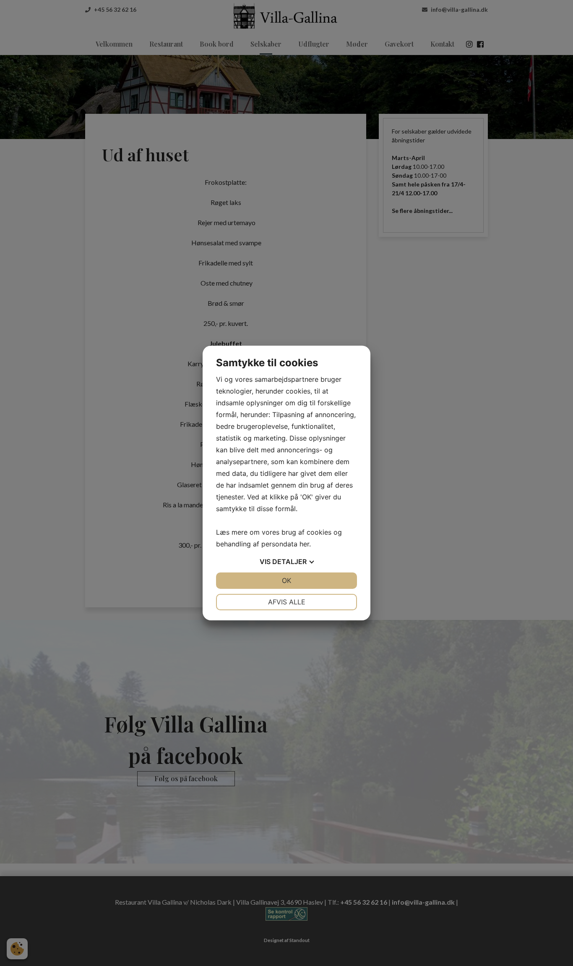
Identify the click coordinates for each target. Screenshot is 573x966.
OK (286, 580)
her (304, 544)
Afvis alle (286, 602)
